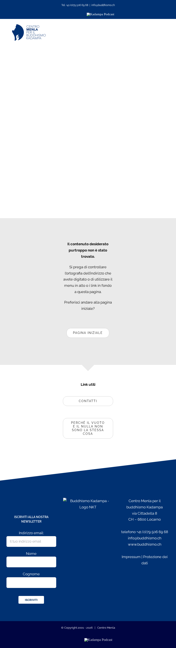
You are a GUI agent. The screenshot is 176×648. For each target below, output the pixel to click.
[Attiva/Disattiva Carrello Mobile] (149, 32)
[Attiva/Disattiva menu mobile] (161, 32)
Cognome (31, 574)
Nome (31, 553)
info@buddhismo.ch (103, 5)
